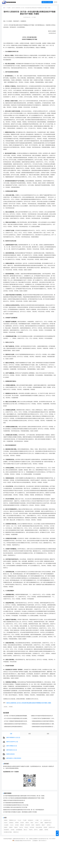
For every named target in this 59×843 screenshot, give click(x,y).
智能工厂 (43, 825)
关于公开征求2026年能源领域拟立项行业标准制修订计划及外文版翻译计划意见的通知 (16, 719)
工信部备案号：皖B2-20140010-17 (39, 840)
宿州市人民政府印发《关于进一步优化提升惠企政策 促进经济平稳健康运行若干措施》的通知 (28, 702)
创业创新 (22, 822)
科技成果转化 (6, 829)
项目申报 (46, 829)
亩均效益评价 (30, 820)
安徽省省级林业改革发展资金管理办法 (13, 726)
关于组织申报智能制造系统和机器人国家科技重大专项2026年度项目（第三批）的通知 (23, 795)
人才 (41, 820)
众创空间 (5, 822)
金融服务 (41, 829)
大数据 (41, 822)
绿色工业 (25, 829)
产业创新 (24, 820)
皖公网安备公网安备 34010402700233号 (22, 840)
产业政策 (8, 7)
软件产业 (36, 829)
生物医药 (5, 827)
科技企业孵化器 (39, 827)
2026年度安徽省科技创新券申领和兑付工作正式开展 (15, 805)
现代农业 (49, 825)
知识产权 (21, 827)
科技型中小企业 (52, 827)
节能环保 (30, 829)
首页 (4, 7)
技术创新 (17, 825)
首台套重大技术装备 (8, 832)
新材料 (33, 825)
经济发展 (12, 829)
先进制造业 (11, 822)
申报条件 (16, 827)
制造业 (32, 822)
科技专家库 (32, 827)
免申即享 (17, 822)
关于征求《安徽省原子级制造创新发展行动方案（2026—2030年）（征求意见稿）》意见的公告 (15, 722)
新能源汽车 (38, 825)
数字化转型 (27, 825)
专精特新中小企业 (12, 820)
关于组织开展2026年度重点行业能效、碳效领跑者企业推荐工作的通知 (20, 812)
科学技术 (26, 827)
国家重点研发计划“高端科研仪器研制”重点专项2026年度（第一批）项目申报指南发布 (23, 809)
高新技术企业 (16, 832)
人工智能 (36, 820)
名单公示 (36, 822)
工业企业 (11, 825)
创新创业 (27, 822)
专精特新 (5, 820)
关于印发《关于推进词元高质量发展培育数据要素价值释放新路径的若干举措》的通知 (16, 716)
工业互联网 (6, 825)
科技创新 (10, 706)
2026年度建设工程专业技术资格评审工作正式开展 (15, 807)
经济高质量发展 (19, 829)
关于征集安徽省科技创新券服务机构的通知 (13, 802)
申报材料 (11, 827)
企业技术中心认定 (47, 820)
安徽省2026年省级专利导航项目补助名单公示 (42, 715)
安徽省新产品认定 (47, 822)
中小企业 (19, 820)
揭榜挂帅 (22, 825)
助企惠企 (5, 706)
